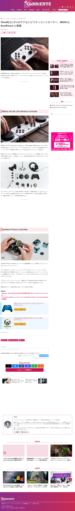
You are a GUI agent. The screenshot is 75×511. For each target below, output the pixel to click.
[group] (14, 453)
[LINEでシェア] (12, 33)
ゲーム (22, 340)
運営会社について (5, 503)
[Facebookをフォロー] (65, 7)
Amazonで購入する (20, 309)
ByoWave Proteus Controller (59, 107)
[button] (67, 10)
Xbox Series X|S (14, 340)
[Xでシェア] (2, 33)
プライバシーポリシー (16, 503)
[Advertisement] (25, 93)
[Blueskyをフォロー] (62, 7)
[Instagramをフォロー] (68, 7)
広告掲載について (27, 503)
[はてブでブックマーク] (9, 33)
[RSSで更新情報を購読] (73, 7)
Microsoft (5, 340)
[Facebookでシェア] (7, 33)
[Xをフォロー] (60, 7)
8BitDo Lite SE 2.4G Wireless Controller (62, 105)
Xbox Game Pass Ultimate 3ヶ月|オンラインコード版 (28, 318)
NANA (15, 417)
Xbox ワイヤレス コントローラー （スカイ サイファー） (29, 303)
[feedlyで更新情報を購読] (70, 7)
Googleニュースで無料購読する (24, 369)
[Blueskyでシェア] (4, 33)
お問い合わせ (36, 503)
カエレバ (21, 305)
